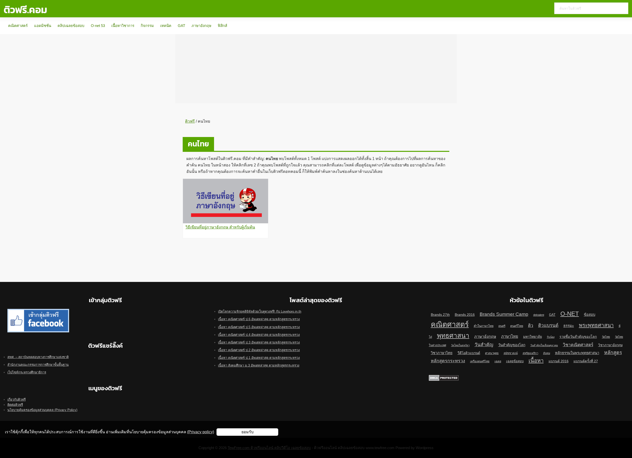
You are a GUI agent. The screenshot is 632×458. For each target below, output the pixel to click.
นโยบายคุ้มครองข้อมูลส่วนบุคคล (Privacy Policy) (42, 410)
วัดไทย (606, 336)
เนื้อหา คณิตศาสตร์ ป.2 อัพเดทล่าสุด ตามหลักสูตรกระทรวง (259, 350)
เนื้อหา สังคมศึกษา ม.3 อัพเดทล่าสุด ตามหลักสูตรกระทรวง (258, 365)
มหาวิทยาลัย (532, 337)
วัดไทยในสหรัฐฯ (460, 345)
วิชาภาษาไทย (442, 353)
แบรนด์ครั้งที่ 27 (585, 361)
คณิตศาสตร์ (18, 25)
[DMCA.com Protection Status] (444, 377)
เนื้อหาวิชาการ (122, 25)
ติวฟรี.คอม (25, 9)
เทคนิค (165, 25)
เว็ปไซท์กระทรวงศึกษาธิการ (26, 372)
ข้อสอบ (589, 315)
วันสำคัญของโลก (511, 345)
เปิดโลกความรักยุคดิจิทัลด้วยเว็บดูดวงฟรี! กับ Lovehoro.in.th (259, 311)
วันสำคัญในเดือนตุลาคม (544, 345)
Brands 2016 (465, 315)
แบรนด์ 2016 (559, 361)
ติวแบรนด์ (548, 325)
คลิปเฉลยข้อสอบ (71, 25)
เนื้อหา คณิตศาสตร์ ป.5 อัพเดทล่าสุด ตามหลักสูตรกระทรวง (259, 327)
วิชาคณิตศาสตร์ (578, 344)
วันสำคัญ (483, 344)
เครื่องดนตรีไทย (480, 361)
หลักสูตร (613, 352)
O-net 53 (98, 25)
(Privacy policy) (200, 432)
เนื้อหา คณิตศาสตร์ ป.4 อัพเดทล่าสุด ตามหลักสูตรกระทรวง (259, 335)
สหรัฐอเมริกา (530, 353)
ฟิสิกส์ (222, 25)
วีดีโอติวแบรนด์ (468, 353)
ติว (530, 325)
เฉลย (497, 361)
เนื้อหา (536, 361)
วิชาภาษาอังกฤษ (610, 345)
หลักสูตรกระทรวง (448, 360)
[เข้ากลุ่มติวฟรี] (38, 311)
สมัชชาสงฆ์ (511, 353)
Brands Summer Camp (504, 314)
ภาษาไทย (509, 336)
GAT (181, 25)
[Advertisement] (316, 68)
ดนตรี (501, 325)
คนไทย (198, 143)
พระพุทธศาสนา (596, 325)
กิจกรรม (147, 25)
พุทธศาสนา (453, 335)
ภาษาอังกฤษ (201, 25)
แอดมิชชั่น (42, 25)
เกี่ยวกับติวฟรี (16, 399)
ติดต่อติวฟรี (15, 405)
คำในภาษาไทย (484, 326)
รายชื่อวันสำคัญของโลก (578, 337)
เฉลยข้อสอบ (515, 361)
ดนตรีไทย (516, 326)
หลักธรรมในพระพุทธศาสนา (577, 353)
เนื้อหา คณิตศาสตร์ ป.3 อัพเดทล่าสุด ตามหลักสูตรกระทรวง (259, 342)
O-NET (569, 313)
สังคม (546, 353)
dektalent (538, 314)
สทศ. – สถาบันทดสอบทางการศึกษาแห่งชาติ (38, 357)
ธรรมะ (568, 326)
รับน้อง (550, 336)
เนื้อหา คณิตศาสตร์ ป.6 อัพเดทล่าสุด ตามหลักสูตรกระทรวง (259, 319)
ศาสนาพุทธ (492, 353)
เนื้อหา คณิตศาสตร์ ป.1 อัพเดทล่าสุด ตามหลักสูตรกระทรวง (259, 358)
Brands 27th (440, 315)
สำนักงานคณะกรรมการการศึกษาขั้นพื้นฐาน (38, 364)
